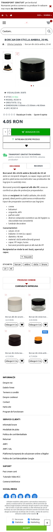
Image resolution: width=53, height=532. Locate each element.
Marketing (35, 522)
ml (11, 269)
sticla (35, 264)
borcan (18, 264)
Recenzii (38, 166)
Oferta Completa (14, 44)
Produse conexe (26, 280)
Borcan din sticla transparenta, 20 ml (39, 317)
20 (5, 269)
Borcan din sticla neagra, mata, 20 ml (15, 353)
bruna (44, 264)
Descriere (15, 166)
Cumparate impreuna (26, 286)
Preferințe (35, 519)
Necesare (19, 519)
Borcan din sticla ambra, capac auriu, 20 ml (39, 353)
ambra (27, 264)
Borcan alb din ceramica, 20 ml (15, 317)
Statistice (19, 522)
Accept (26, 528)
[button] (31, 85)
